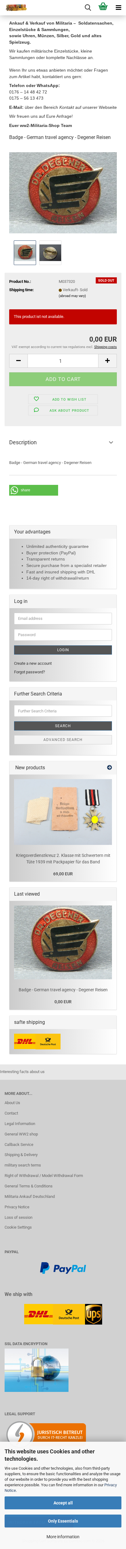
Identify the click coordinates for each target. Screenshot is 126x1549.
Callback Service (19, 1144)
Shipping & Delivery (21, 1154)
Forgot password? (29, 672)
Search (63, 726)
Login (63, 650)
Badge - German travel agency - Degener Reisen (63, 989)
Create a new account (33, 663)
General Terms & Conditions (29, 1186)
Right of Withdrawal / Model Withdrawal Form (44, 1175)
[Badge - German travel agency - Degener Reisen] (63, 192)
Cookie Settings (18, 1227)
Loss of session (18, 1217)
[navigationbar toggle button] (118, 7)
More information (63, 1536)
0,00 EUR (63, 1001)
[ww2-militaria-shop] (14, 7)
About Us (12, 1102)
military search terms (23, 1165)
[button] (18, 361)
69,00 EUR (63, 873)
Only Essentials (63, 1521)
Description (23, 442)
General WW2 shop (21, 1134)
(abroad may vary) (72, 296)
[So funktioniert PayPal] (63, 1268)
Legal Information (20, 1123)
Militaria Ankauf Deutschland (30, 1196)
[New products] (109, 767)
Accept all (63, 1502)
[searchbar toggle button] (87, 7)
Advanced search (63, 740)
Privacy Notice (17, 1207)
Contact (11, 1113)
